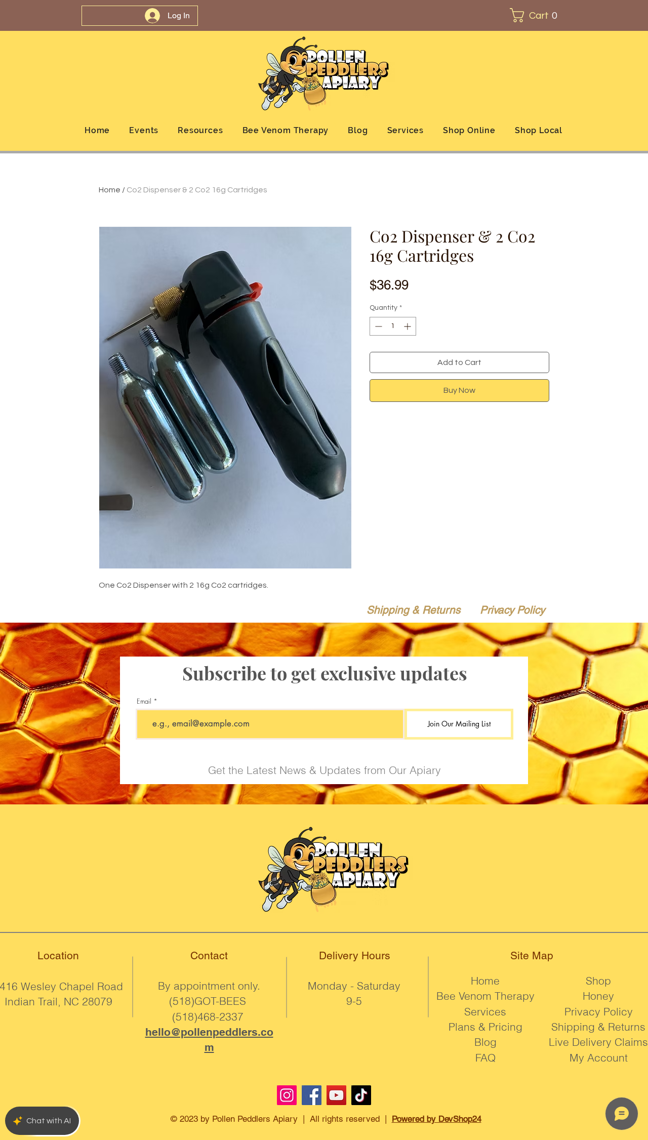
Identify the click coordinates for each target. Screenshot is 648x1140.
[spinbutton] (393, 326)
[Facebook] (311, 1095)
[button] (537, 15)
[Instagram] (287, 1095)
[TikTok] (361, 1095)
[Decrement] (377, 326)
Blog (485, 1041)
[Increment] (408, 326)
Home (109, 190)
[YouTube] (336, 1095)
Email (144, 701)
